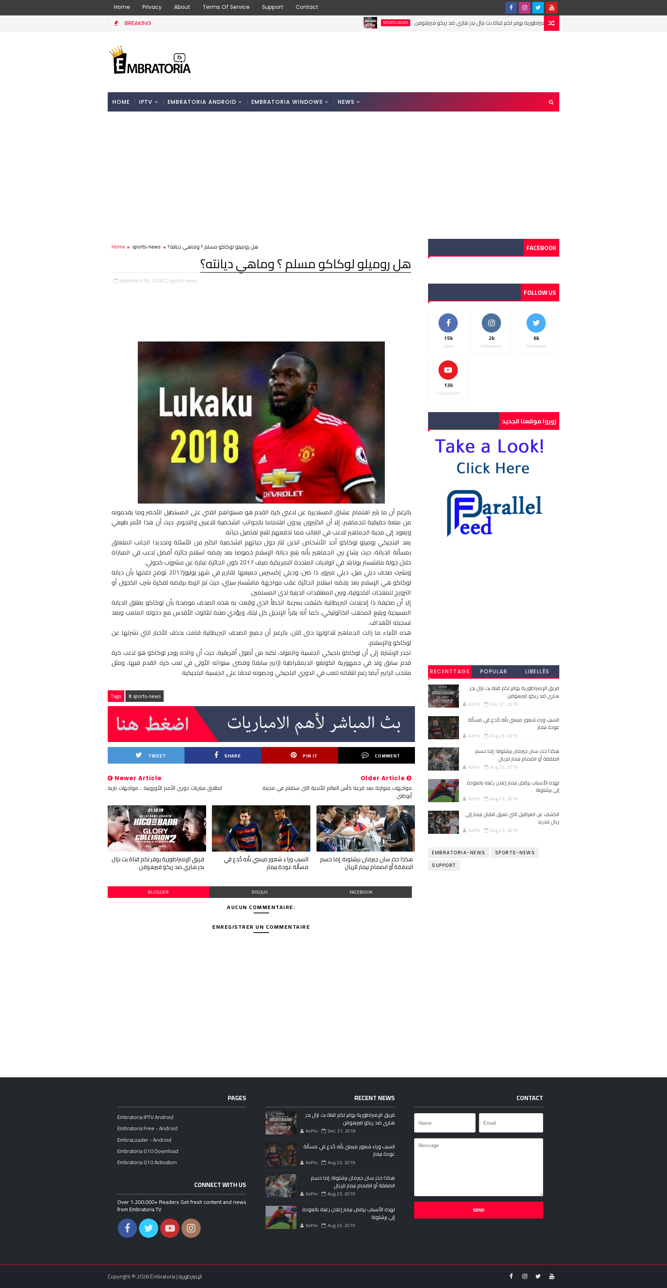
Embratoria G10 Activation (147, 1162)
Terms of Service (226, 7)
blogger (158, 891)
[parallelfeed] (497, 8)
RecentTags (450, 671)
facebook (361, 891)
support (444, 865)
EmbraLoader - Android (144, 1140)
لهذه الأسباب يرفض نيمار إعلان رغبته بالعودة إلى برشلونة (513, 786)
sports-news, (183, 280)
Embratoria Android (202, 102)
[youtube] (551, 8)
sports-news (361, 22)
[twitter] (538, 8)
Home (122, 7)
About (182, 7)
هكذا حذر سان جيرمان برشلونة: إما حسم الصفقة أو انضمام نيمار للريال (366, 863)
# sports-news (145, 696)
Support (272, 7)
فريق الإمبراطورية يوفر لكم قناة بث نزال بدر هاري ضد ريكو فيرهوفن (454, 23)
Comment (387, 755)
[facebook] (511, 8)
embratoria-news (459, 852)
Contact (307, 7)
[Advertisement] (418, 61)
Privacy (152, 7)
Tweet (157, 755)
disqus (260, 891)
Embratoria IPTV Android (145, 1117)
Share (232, 755)
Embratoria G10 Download (147, 1151)
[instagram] (524, 8)
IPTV (145, 102)
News (346, 102)
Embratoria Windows (287, 102)
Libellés (537, 671)
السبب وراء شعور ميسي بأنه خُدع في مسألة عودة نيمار (266, 863)
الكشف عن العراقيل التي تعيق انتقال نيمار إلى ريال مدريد (512, 818)
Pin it (310, 755)
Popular (494, 671)
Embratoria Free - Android (147, 1128)
